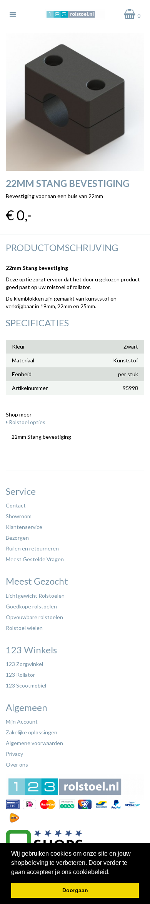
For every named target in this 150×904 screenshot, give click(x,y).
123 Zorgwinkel (24, 664)
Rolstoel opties (26, 422)
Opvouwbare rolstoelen (34, 617)
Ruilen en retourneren (32, 548)
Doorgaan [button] (75, 890)
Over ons (17, 764)
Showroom (19, 516)
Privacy (14, 753)
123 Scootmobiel (26, 685)
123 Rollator (20, 674)
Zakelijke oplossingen (31, 732)
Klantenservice (24, 527)
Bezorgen (17, 537)
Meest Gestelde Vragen (35, 559)
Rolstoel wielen (24, 628)
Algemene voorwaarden (34, 743)
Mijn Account (22, 721)
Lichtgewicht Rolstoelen (35, 595)
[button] (112, 872)
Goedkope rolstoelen (31, 606)
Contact (16, 505)
